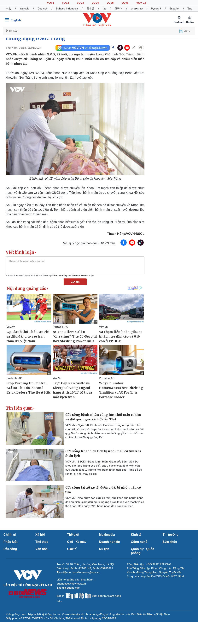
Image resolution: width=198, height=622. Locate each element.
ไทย (190, 8)
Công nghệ (139, 541)
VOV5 (110, 2)
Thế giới (73, 534)
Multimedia (107, 534)
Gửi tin (75, 281)
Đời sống (10, 549)
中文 (8, 8)
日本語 (90, 8)
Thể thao (41, 541)
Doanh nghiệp (109, 541)
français (24, 8)
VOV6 (125, 2)
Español (174, 8)
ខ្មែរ (104, 8)
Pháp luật (10, 541)
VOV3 (80, 2)
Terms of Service (80, 275)
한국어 (118, 8)
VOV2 (65, 2)
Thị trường (170, 534)
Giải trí (71, 549)
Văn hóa (41, 549)
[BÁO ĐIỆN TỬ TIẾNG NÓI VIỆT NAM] (97, 19)
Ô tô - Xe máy (76, 541)
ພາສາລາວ (137, 8)
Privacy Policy (60, 275)
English (16, 20)
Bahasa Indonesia (67, 8)
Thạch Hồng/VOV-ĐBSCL (125, 233)
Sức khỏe (170, 541)
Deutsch (43, 8)
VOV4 (95, 2)
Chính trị (9, 534)
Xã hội (40, 534)
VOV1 (50, 2)
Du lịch (104, 549)
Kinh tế (136, 534)
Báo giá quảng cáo (68, 587)
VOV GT (141, 2)
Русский (156, 8)
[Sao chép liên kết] (134, 48)
